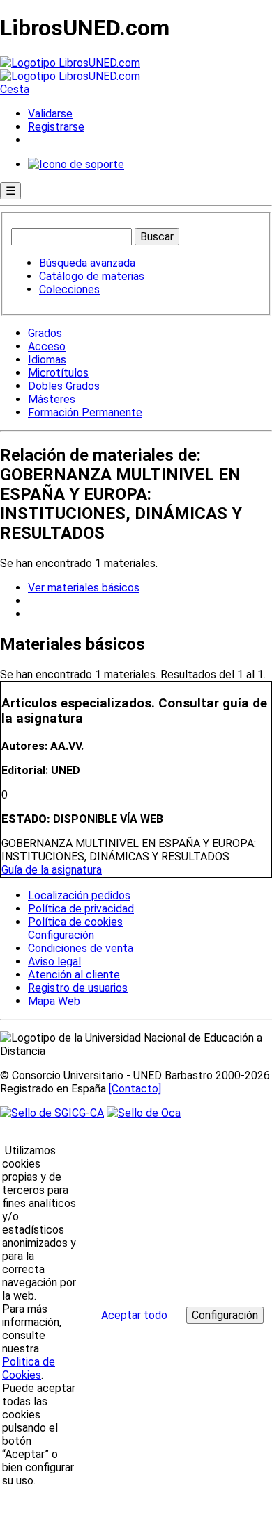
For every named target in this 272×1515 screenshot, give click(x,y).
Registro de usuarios (78, 987)
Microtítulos (58, 372)
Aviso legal (54, 961)
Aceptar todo (134, 1315)
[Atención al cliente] (76, 164)
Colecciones (69, 289)
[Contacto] (135, 1088)
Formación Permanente (85, 412)
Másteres (51, 399)
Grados (45, 333)
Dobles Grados (64, 386)
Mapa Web (54, 1001)
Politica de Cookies (28, 1368)
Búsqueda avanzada (87, 263)
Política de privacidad (81, 908)
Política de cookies (75, 921)
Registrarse (56, 126)
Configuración (60, 935)
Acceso (47, 346)
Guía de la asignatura (51, 869)
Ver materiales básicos (83, 587)
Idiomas (47, 359)
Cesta (14, 89)
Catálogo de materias (91, 276)
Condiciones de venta (80, 948)
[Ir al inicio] (70, 69)
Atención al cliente (74, 974)
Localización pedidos (79, 895)
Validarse (50, 113)
